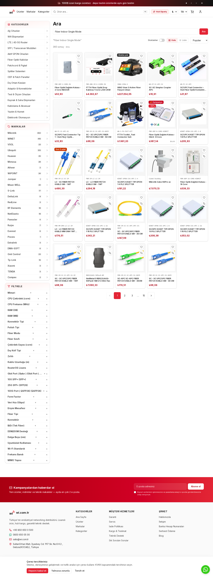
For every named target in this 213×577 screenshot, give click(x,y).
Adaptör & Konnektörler (20, 88)
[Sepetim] (192, 11)
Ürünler (20, 11)
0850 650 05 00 (21, 534)
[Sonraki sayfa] (151, 295)
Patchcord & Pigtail (17, 65)
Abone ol (196, 486)
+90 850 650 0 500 (23, 530)
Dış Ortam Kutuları (17, 82)
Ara (204, 31)
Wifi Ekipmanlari (16, 36)
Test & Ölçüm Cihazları (19, 94)
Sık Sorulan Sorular (118, 540)
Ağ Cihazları (14, 30)
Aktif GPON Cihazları (18, 54)
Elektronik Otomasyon (19, 117)
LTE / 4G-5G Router (18, 42)
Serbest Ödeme (167, 531)
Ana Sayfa (81, 517)
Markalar (31, 11)
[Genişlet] (47, 31)
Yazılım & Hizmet (16, 111)
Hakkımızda (165, 517)
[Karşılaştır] (78, 61)
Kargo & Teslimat (117, 531)
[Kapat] (202, 3)
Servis (112, 521)
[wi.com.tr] (12, 12)
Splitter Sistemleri (16, 71)
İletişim (162, 521)
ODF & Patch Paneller (19, 77)
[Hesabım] (200, 11)
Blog (161, 535)
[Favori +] (78, 56)
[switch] (162, 40)
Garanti (112, 517)
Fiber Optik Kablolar (18, 59)
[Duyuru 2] (191, 3)
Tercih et (80, 570)
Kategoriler (43, 11)
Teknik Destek (116, 535)
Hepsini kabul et (37, 570)
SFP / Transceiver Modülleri (22, 48)
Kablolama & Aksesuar (19, 106)
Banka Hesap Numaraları (171, 526)
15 (144, 295)
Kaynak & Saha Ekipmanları (21, 100)
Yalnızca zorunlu (60, 570)
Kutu (174, 40)
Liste (184, 40)
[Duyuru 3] (196, 3)
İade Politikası (116, 526)
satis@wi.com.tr (21, 539)
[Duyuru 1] (186, 3)
